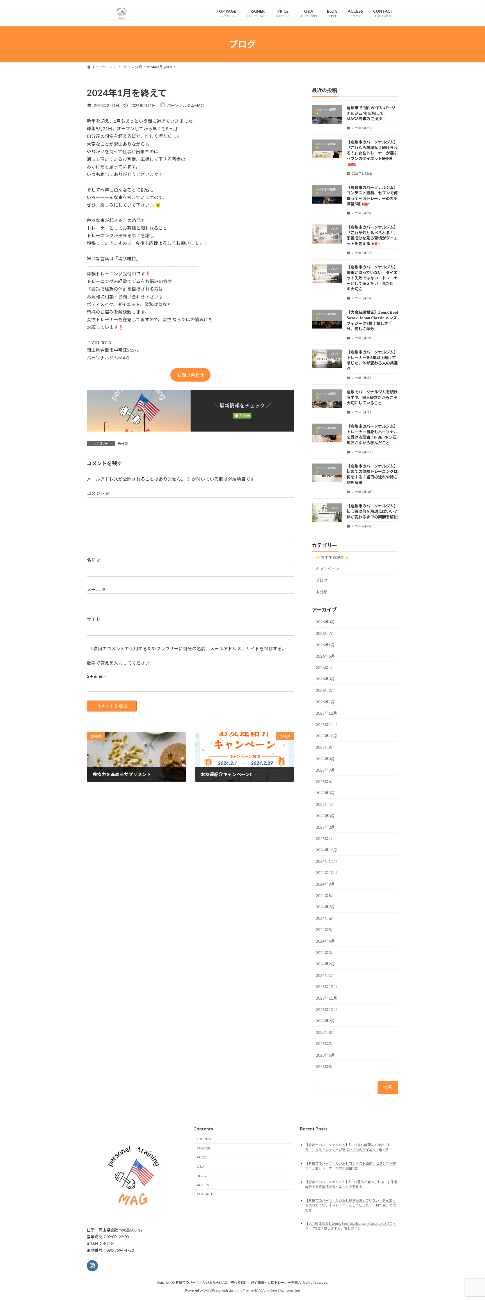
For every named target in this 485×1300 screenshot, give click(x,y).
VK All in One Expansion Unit (278, 1290)
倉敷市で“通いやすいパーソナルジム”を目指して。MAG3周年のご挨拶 (371, 113)
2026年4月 (325, 667)
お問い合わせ (190, 375)
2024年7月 (325, 906)
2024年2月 (325, 963)
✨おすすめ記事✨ (332, 557)
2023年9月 (325, 1020)
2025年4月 (325, 804)
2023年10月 (326, 1009)
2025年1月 (325, 838)
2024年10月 (326, 872)
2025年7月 (325, 770)
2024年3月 (325, 952)
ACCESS (203, 1185)
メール (96, 589)
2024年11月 (326, 861)
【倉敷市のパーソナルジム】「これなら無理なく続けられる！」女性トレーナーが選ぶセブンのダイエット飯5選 (372, 153)
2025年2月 (325, 827)
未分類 (123, 443)
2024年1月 (325, 975)
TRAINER (203, 1148)
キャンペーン (327, 568)
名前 (94, 560)
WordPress (212, 1290)
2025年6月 (325, 781)
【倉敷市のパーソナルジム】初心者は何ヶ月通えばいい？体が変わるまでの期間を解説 (372, 511)
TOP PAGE (204, 1139)
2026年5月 (325, 656)
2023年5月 (325, 1066)
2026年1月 (325, 701)
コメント (98, 493)
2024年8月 (325, 895)
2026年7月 (325, 633)
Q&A (200, 1166)
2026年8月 (325, 621)
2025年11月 (326, 724)
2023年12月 (326, 986)
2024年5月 (325, 929)
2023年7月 (325, 1043)
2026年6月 (325, 644)
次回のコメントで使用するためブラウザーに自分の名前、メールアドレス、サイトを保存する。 (189, 648)
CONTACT (204, 1194)
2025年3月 (325, 815)
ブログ (322, 580)
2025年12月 (326, 713)
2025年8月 (325, 758)
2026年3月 (325, 678)
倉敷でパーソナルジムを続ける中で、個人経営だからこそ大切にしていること (372, 397)
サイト (93, 619)
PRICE (201, 1157)
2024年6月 (325, 918)
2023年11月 (326, 998)
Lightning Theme (241, 1290)
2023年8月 (325, 1032)
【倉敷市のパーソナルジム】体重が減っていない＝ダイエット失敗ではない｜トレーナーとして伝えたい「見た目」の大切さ (372, 277)
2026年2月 (325, 690)
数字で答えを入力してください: (119, 662)
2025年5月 (325, 792)
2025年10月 (326, 735)
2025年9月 (325, 747)
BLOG (201, 1175)
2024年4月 (325, 941)
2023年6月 (325, 1055)
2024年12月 (326, 849)
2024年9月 (325, 884)
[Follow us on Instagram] (92, 1265)
